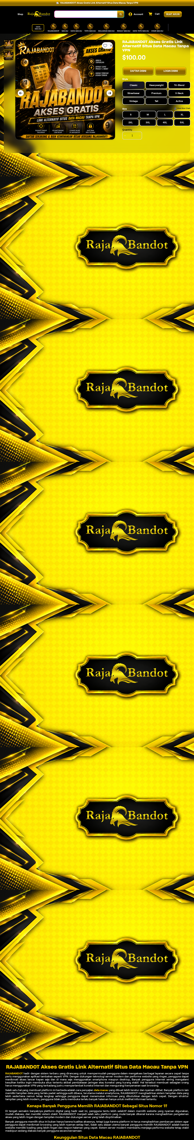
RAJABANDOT (14, 1073)
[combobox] (85, 14)
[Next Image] (109, 93)
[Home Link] (38, 14)
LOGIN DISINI (171, 71)
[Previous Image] (20, 93)
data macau (101, 1090)
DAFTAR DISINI (138, 71)
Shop (20, 14)
